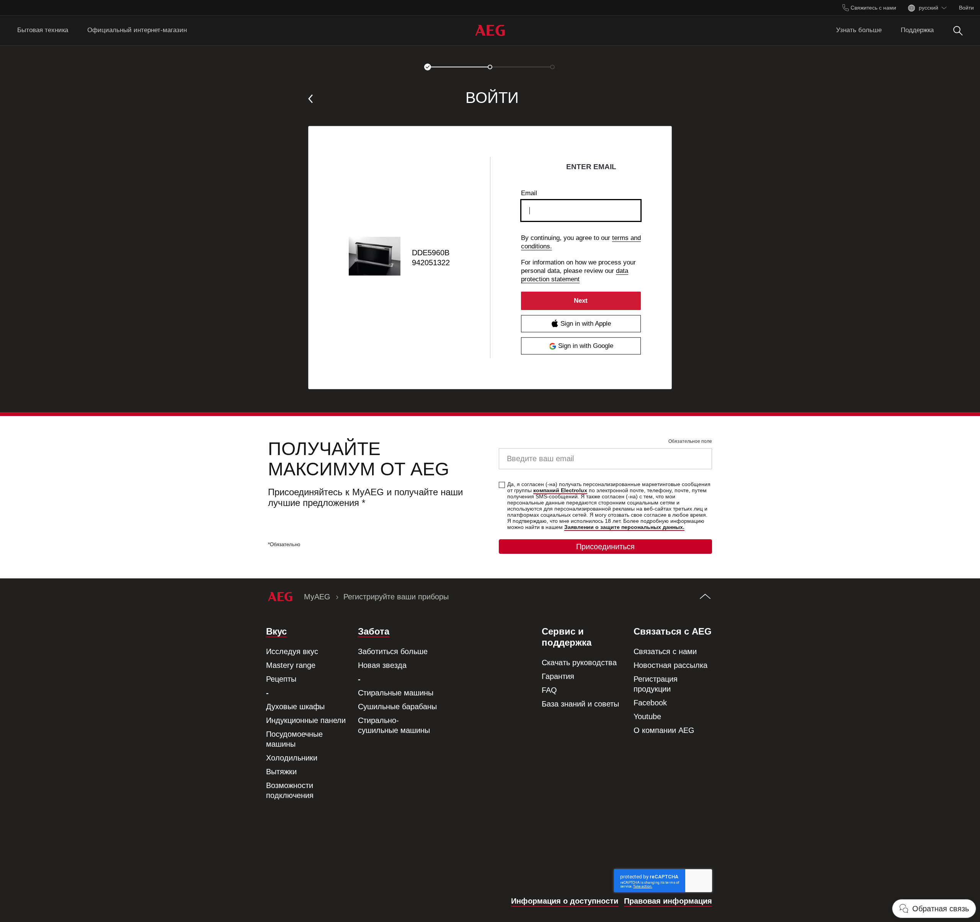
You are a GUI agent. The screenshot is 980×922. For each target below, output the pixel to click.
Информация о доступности (564, 901)
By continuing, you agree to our (581, 242)
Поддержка (917, 30)
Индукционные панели (306, 720)
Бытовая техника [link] (42, 30)
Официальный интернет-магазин (137, 30)
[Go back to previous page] (310, 98)
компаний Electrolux (560, 490)
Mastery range (290, 665)
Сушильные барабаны (397, 706)
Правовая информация (668, 901)
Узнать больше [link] (859, 30)
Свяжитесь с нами (872, 8)
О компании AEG (664, 730)
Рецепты (281, 679)
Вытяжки (281, 771)
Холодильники (291, 758)
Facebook (650, 702)
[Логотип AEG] (490, 30)
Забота (373, 631)
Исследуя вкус (292, 651)
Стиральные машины (395, 693)
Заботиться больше (393, 651)
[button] (427, 67)
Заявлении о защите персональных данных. (624, 527)
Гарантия (558, 676)
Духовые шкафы (295, 706)
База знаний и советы (580, 704)
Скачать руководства (579, 662)
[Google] (581, 345)
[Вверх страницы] (705, 597)
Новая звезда (382, 665)
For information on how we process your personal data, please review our (578, 271)
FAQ (549, 690)
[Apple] (581, 323)
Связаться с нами (665, 651)
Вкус (276, 631)
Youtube (647, 716)
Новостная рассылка (670, 665)
